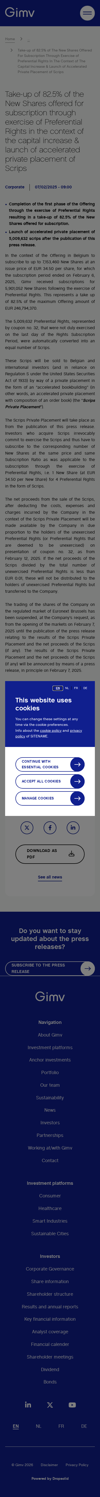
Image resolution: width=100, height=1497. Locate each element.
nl (67, 688)
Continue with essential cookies (40, 764)
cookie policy (51, 731)
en (58, 688)
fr (76, 688)
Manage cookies (38, 798)
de (85, 688)
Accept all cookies (41, 781)
